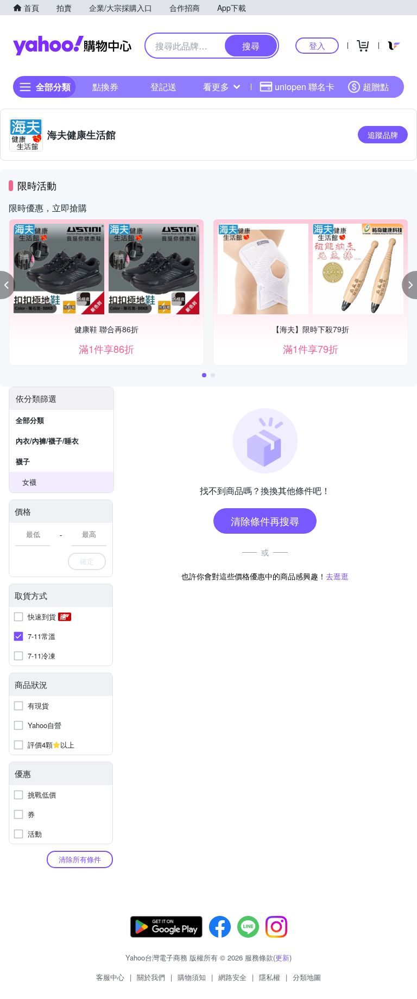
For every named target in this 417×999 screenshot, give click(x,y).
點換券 (105, 86)
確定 (87, 561)
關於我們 (151, 977)
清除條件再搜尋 (265, 521)
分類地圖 (307, 977)
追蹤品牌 (383, 134)
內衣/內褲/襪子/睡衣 (47, 440)
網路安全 (232, 977)
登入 (317, 45)
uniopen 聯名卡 (304, 86)
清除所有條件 (80, 859)
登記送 (163, 86)
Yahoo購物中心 (72, 46)
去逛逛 (337, 576)
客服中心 (110, 977)
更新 (282, 957)
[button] (7, 285)
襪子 (23, 461)
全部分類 (30, 420)
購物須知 (192, 977)
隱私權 (269, 977)
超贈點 (376, 86)
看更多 (216, 86)
